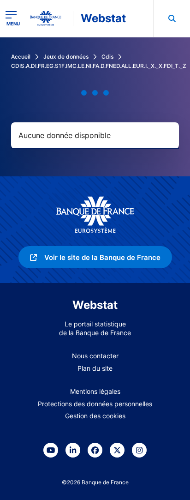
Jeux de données (66, 56)
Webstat (103, 18)
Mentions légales (95, 391)
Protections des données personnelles (95, 404)
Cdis (107, 56)
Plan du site (95, 368)
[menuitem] (171, 18)
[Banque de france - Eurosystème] (49, 18)
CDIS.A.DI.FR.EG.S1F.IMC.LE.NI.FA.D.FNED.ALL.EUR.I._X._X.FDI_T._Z (98, 65)
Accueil (20, 56)
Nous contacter (95, 356)
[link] (95, 257)
